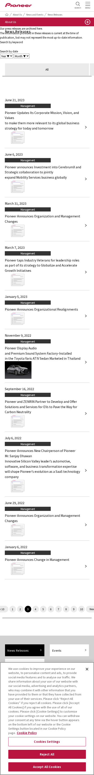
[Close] (87, 669)
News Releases (55, 14)
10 (81, 609)
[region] (47, 718)
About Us (17, 14)
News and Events (34, 14)
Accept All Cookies (47, 767)
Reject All (47, 754)
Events (57, 650)
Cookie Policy (27, 733)
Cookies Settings (47, 741)
